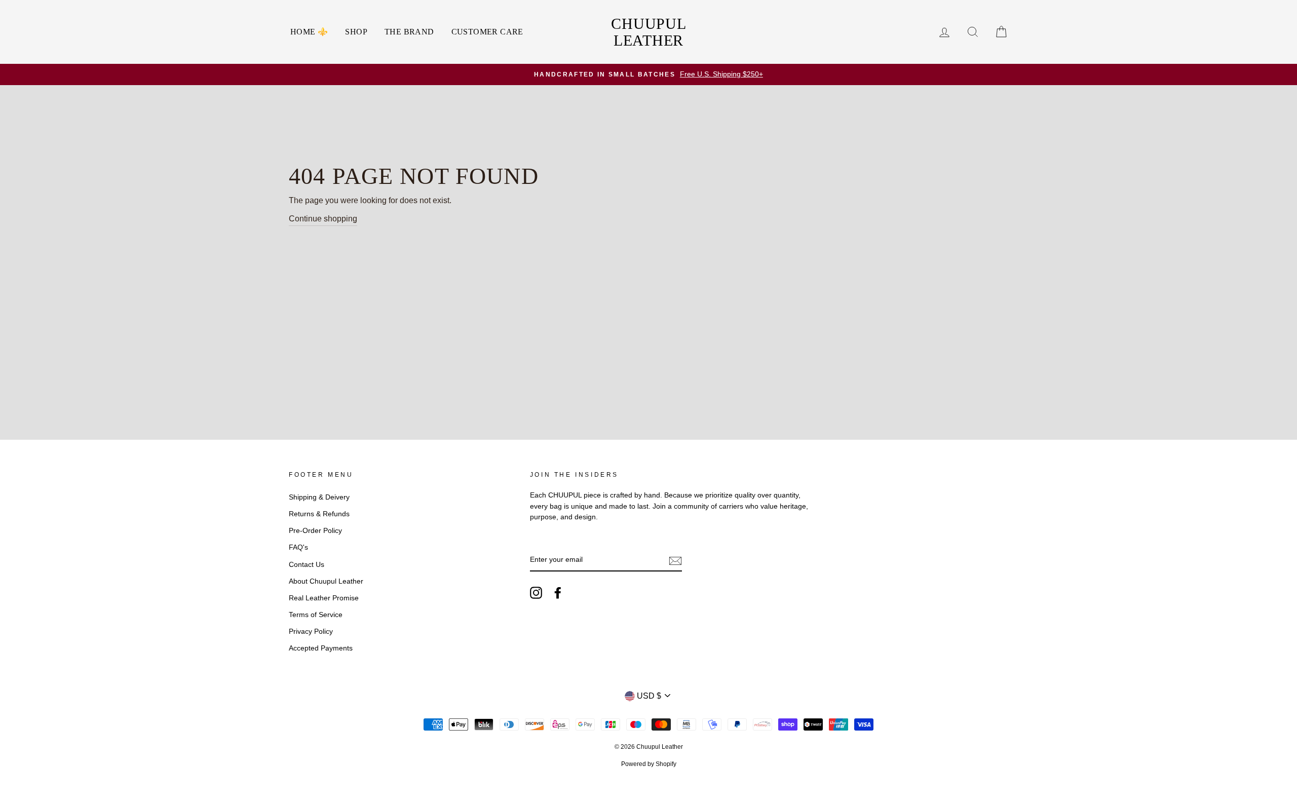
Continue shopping (323, 218)
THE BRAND (409, 31)
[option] (648, 74)
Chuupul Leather (648, 32)
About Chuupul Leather (326, 581)
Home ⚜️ (309, 31)
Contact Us (306, 564)
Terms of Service (315, 615)
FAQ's (298, 547)
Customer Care (487, 31)
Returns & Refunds (319, 514)
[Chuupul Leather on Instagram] (536, 593)
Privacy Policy (311, 631)
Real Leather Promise (324, 598)
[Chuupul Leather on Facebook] (558, 593)
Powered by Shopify (648, 764)
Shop (356, 31)
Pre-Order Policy (315, 530)
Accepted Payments (321, 648)
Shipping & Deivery (319, 497)
